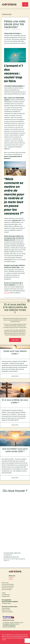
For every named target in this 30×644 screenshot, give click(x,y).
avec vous (7, 292)
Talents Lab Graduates (7, 611)
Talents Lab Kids (6, 608)
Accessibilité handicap (20, 638)
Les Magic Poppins (6, 603)
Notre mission (5, 582)
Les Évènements (6, 594)
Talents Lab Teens (6, 610)
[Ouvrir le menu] (25, 4)
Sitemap (4, 639)
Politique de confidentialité (12, 636)
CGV (27, 638)
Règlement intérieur (23, 636)
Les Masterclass (6, 596)
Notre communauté (6, 589)
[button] (28, 300)
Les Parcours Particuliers (8, 586)
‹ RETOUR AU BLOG (7, 14)
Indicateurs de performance (8, 638)
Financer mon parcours (7, 587)
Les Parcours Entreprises (8, 584)
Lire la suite (16, 375)
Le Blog (3, 592)
